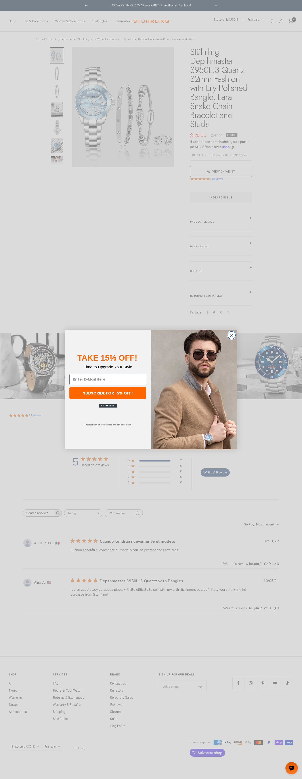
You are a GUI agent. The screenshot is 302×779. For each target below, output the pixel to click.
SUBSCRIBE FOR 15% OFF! (108, 393)
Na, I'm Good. (108, 406)
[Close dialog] (231, 335)
